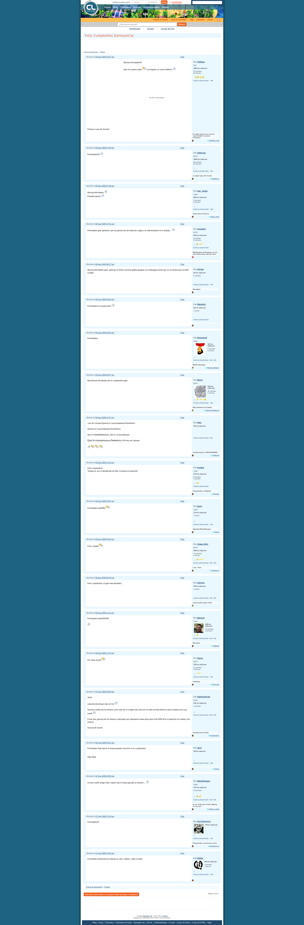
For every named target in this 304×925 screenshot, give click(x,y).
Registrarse (134, 29)
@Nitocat (216, 455)
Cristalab (165, 916)
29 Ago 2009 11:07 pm (104, 418)
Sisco (200, 658)
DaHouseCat (203, 697)
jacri (199, 748)
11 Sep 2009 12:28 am (104, 853)
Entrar (164, 2)
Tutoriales (125, 7)
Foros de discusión (91, 52)
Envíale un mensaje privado (201, 80)
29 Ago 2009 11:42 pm (104, 463)
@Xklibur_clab (214, 141)
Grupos (150, 29)
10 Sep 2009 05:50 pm (104, 776)
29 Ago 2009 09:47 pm (104, 375)
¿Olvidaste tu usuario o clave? (121, 2)
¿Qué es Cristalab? (179, 19)
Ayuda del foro (168, 29)
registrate (177, 2)
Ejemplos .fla (139, 923)
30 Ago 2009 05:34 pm (104, 578)
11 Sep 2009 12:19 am (104, 816)
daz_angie (202, 191)
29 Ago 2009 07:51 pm (104, 224)
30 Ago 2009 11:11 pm (104, 613)
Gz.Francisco (204, 821)
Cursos (137, 7)
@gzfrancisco (214, 846)
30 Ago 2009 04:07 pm (104, 501)
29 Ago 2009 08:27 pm (104, 264)
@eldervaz (215, 179)
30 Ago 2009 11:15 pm (104, 653)
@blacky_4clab (214, 809)
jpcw (199, 506)
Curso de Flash (183, 923)
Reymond (202, 338)
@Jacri (216, 769)
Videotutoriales (151, 7)
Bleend (200, 618)
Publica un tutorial (160, 19)
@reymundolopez (213, 368)
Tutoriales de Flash (124, 923)
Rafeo (200, 858)
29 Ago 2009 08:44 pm (104, 299)
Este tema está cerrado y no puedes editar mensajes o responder (111, 894)
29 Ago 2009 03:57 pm (104, 57)
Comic (165, 7)
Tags (192, 19)
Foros (107, 7)
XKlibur (201, 62)
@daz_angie (215, 217)
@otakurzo (215, 570)
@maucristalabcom (212, 410)
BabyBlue (147, 916)
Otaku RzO (202, 544)
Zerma (200, 269)
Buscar (182, 24)
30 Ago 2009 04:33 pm (104, 539)
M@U (200, 380)
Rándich (201, 304)
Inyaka (200, 467)
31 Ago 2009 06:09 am (104, 692)
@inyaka (216, 494)
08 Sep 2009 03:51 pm (104, 743)
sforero (201, 583)
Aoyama (201, 229)
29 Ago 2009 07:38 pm (104, 186)
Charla (102, 52)
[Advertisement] (152, 44)
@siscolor (215, 684)
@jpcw (216, 532)
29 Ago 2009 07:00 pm (104, 148)
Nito (199, 422)
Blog (115, 7)
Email (211, 360)
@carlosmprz (214, 735)
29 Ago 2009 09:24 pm (104, 333)
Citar (182, 57)
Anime (210, 19)
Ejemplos (200, 19)
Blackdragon (203, 781)
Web (211, 80)
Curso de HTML (198, 923)
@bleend (216, 646)
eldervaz (201, 153)
